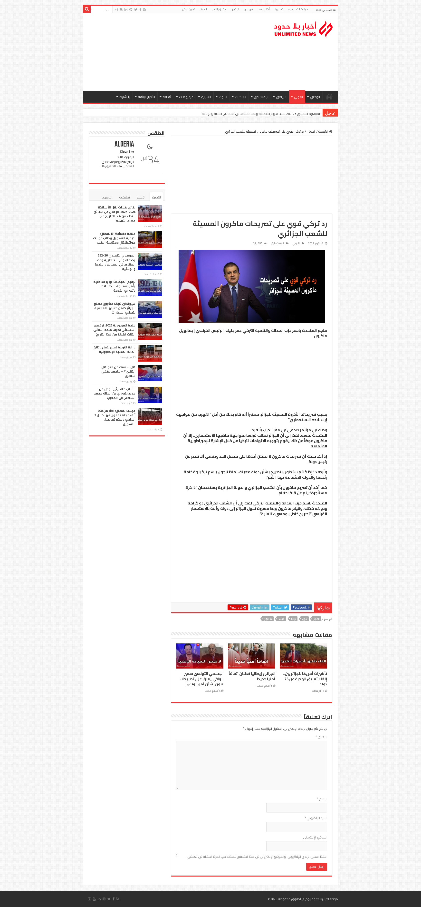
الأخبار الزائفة (146, 97)
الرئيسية (329, 96)
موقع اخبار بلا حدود (325, 899)
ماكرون (268, 618)
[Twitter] (136, 9)
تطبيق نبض (188, 9)
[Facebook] (140, 9)
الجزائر (317, 618)
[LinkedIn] (126, 9)
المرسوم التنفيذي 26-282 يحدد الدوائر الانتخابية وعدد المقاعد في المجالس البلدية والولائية (261, 114)
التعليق (321, 737)
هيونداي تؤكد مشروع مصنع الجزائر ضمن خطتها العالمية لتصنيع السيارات (114, 308)
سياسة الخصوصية (298, 9)
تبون (304, 618)
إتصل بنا (279, 9)
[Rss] (144, 9)
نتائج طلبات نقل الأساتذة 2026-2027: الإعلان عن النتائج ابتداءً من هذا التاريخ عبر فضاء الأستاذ (114, 214)
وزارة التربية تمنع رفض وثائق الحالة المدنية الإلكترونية (114, 349)
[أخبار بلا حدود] (303, 28)
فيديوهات (186, 97)
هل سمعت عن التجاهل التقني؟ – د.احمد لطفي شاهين (118, 371)
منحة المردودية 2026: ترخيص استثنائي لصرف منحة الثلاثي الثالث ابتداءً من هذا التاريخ (114, 329)
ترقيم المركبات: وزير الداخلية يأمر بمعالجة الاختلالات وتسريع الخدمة (114, 286)
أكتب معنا (264, 9)
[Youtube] (121, 9)
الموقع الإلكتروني (315, 837)
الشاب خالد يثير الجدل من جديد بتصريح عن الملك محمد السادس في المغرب (114, 393)
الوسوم (107, 197)
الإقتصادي (261, 97)
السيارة (206, 97)
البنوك (223, 97)
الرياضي (281, 97)
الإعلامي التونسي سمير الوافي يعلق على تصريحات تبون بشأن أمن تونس (201, 679)
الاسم (322, 799)
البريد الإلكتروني (316, 818)
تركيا (293, 618)
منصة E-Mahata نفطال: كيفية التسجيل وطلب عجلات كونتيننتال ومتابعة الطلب (114, 238)
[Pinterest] (131, 9)
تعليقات (124, 197)
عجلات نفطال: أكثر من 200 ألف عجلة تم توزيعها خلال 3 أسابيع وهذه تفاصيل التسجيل (114, 417)
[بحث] (87, 9)
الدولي (298, 97)
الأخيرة (156, 197)
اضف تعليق (277, 243)
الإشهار (235, 9)
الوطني (315, 97)
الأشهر (141, 197)
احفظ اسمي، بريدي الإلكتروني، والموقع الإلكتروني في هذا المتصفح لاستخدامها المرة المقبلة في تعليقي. (257, 856)
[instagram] (116, 9)
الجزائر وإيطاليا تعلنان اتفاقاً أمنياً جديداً (252, 676)
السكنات (240, 97)
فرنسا (281, 618)
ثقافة (167, 97)
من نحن (248, 9)
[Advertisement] (175, 52)
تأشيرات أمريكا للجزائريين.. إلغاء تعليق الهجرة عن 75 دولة (305, 679)
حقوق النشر (219, 9)
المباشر (204, 9)
